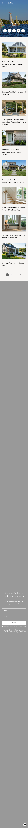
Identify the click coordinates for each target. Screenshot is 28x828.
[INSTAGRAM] (9, 31)
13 (20, 275)
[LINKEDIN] (14, 31)
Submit (14, 622)
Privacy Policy (19, 632)
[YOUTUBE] (18, 31)
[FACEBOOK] (5, 31)
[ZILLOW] (23, 31)
